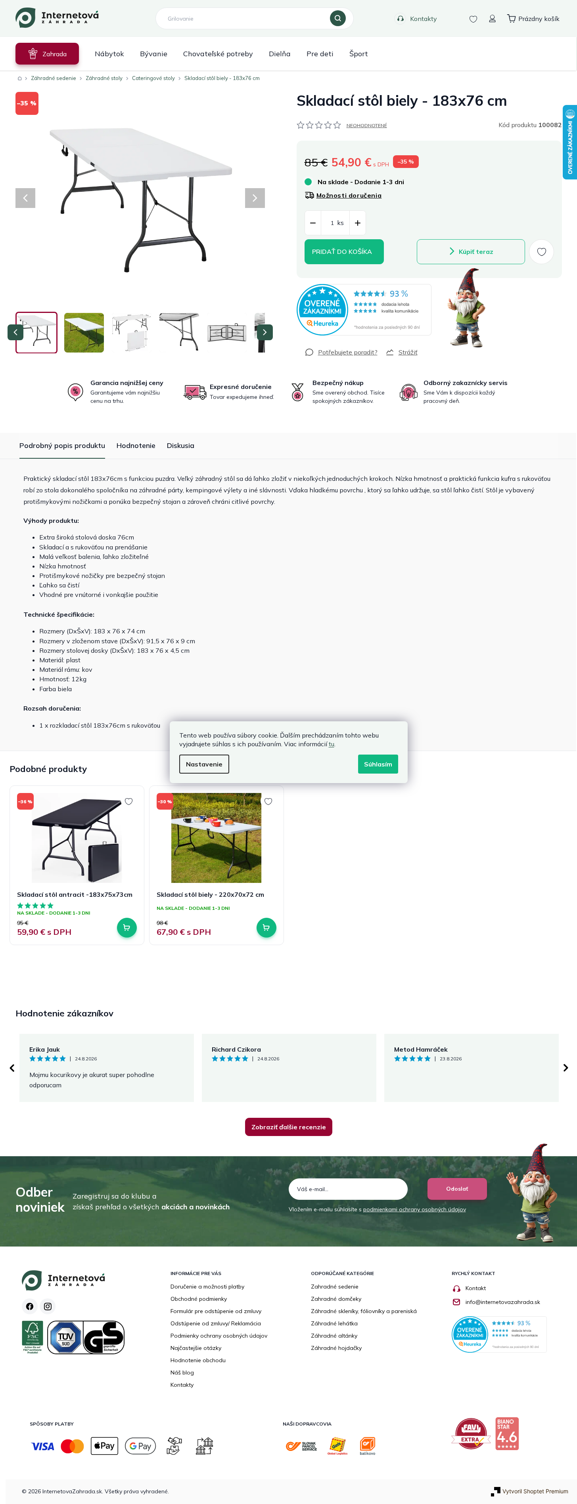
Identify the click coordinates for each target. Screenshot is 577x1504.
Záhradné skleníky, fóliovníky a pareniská (364, 1311)
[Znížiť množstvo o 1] (313, 223)
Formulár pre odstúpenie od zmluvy (216, 1311)
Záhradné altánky (334, 1335)
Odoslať (457, 1188)
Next (566, 1068)
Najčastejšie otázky (196, 1348)
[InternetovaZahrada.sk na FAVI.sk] (473, 1436)
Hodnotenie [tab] (136, 445)
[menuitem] (47, 54)
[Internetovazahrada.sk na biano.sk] (509, 1436)
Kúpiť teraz (476, 251)
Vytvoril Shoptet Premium (535, 1491)
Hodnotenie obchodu (198, 1360)
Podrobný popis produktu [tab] (62, 445)
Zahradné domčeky (336, 1298)
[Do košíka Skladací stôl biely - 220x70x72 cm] (266, 928)
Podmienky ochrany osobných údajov (219, 1335)
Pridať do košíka (342, 251)
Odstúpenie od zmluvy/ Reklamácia (216, 1323)
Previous (11, 1068)
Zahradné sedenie (334, 1286)
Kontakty (423, 19)
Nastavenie (204, 764)
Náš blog (182, 1372)
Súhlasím (378, 764)
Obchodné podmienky (199, 1298)
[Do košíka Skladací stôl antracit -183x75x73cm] (127, 928)
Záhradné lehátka (334, 1323)
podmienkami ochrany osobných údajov (414, 1209)
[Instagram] (48, 1306)
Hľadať (338, 19)
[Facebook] (30, 1306)
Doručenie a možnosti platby (207, 1286)
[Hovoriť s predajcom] (341, 352)
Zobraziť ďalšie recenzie (288, 1127)
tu (331, 744)
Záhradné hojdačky (336, 1348)
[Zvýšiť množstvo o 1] (358, 223)
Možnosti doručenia (349, 195)
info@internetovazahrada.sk (503, 1302)
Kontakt (476, 1288)
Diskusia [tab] (180, 445)
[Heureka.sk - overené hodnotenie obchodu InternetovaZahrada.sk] (364, 309)
